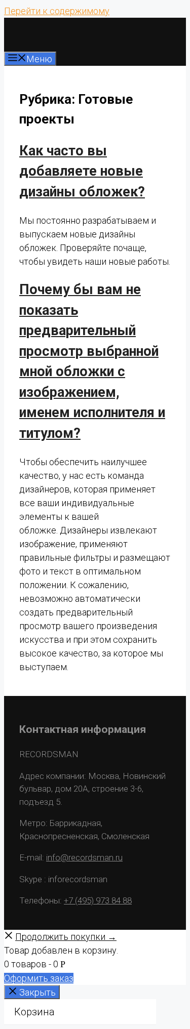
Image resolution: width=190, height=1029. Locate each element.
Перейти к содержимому (56, 11)
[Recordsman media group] (32, 44)
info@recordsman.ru (84, 857)
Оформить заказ (38, 978)
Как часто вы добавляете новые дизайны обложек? (82, 171)
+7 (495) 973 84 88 (98, 900)
